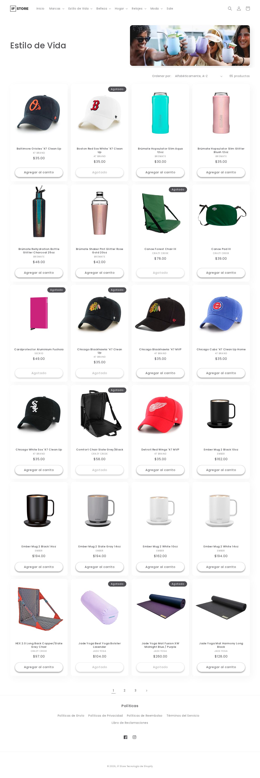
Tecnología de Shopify (140, 766)
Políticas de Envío (71, 716)
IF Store (121, 766)
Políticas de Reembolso (144, 716)
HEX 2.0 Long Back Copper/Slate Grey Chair (39, 645)
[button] (56, 8)
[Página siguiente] (146, 690)
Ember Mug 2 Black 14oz (39, 546)
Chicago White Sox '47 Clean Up (39, 449)
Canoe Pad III (221, 249)
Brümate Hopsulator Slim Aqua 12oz (160, 150)
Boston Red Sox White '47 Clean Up (100, 150)
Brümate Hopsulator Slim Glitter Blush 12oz (221, 150)
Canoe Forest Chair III (160, 249)
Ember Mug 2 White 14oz (221, 546)
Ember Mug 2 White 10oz (160, 546)
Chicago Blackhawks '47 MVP (160, 349)
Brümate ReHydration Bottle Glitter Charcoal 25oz (39, 250)
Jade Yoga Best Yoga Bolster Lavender (99, 645)
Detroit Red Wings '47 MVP (160, 449)
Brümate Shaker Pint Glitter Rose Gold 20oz (99, 250)
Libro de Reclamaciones (130, 723)
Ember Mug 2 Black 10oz (221, 449)
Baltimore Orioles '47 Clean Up (39, 149)
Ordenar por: (161, 76)
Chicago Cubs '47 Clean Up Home (221, 349)
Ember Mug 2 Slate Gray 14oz (99, 546)
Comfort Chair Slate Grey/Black (99, 449)
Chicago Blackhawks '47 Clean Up (99, 351)
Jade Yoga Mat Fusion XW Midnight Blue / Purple (160, 645)
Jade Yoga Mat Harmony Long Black (221, 645)
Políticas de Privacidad (105, 716)
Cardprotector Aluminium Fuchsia (39, 349)
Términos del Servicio (183, 716)
